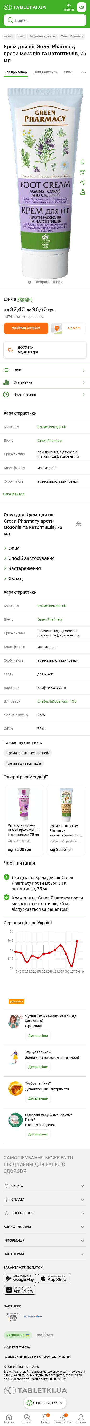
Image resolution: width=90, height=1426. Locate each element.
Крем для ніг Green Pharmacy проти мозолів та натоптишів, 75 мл (45, 53)
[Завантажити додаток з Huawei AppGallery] (20, 1290)
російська (45, 1335)
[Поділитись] (82, 182)
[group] (45, 307)
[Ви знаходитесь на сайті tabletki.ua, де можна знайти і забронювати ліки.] (25, 7)
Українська (15, 1335)
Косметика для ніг (42, 36)
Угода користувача (17, 1347)
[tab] (16, 72)
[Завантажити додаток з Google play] (20, 1278)
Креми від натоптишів (24, 763)
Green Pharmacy (72, 36)
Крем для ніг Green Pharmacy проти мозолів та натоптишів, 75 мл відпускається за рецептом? (47, 903)
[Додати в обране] (82, 162)
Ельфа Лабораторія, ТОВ (57, 701)
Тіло (21, 36)
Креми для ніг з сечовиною (28, 753)
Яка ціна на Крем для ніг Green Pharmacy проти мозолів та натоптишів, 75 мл (42, 883)
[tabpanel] (45, 550)
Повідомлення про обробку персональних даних (37, 1356)
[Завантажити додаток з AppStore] (54, 1278)
